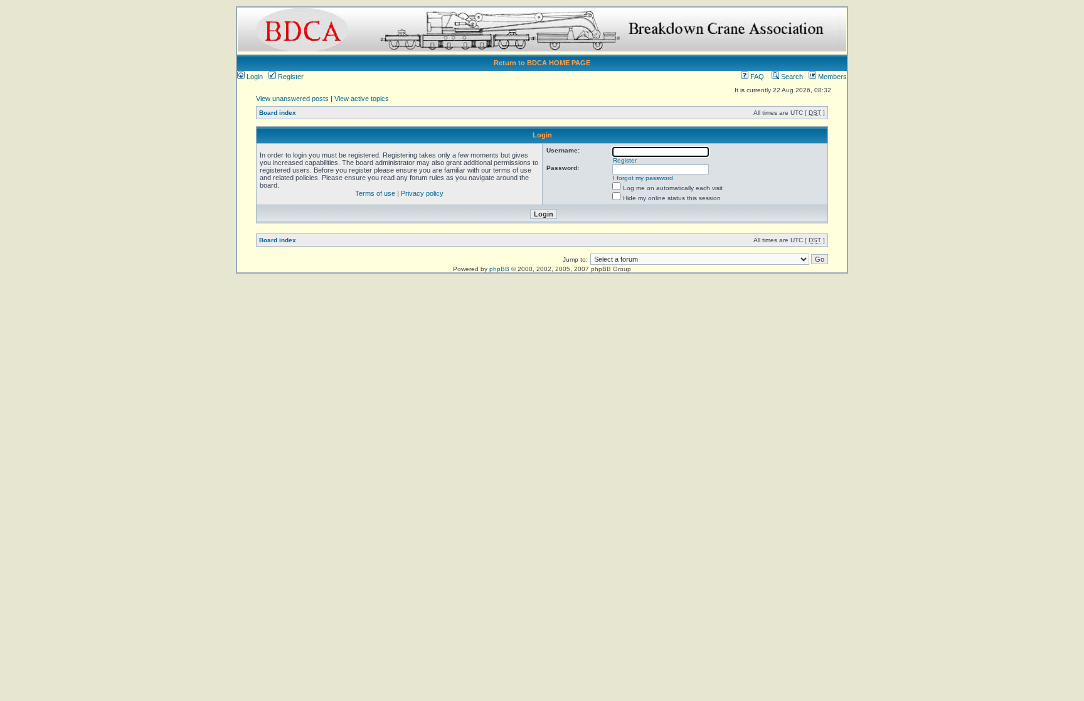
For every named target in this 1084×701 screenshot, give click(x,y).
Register (290, 76)
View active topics (361, 98)
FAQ (756, 76)
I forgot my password (643, 177)
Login (254, 76)
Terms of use (375, 193)
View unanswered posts (292, 98)
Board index (277, 112)
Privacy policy (422, 193)
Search (791, 76)
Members (831, 76)
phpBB (499, 268)
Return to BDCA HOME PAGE (542, 63)
